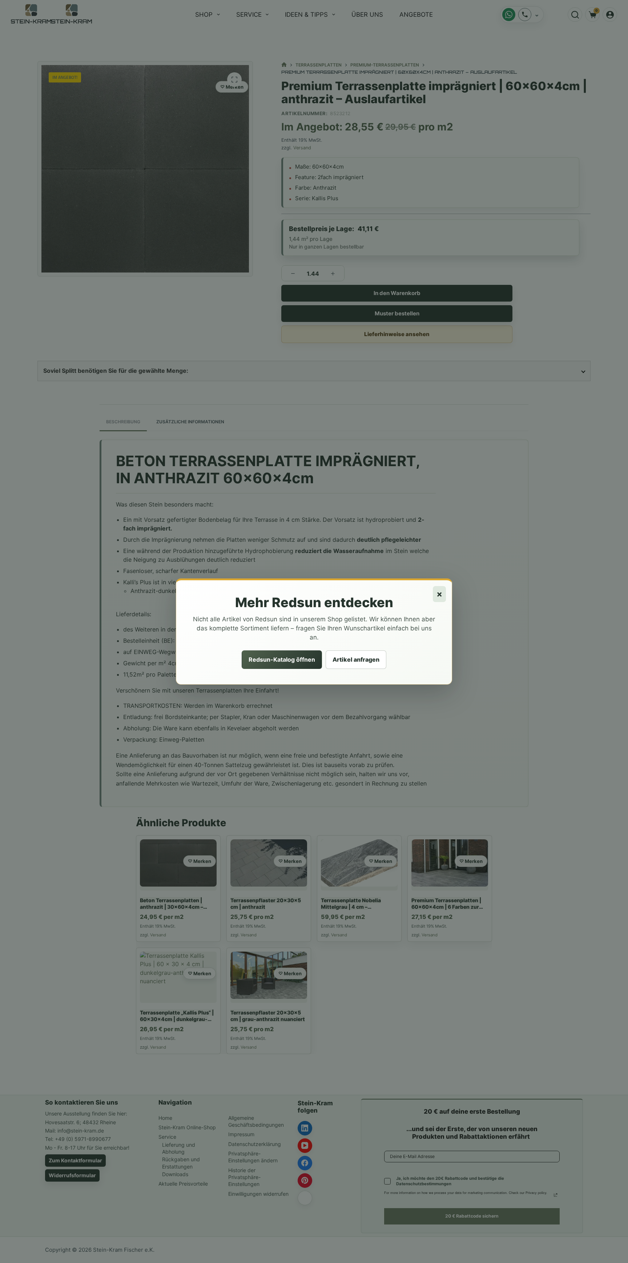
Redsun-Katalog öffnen (282, 659)
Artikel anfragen (356, 659)
